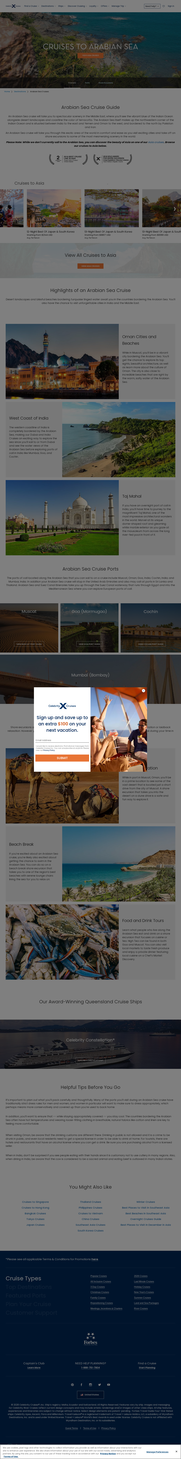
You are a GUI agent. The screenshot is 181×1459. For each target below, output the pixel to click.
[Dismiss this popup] (143, 691)
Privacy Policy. (49, 750)
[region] (90, 1452)
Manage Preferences (157, 1452)
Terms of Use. (11, 1456)
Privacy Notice (108, 1453)
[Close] (176, 1451)
